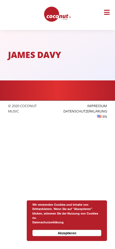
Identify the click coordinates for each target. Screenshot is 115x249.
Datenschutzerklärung (85, 111)
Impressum (97, 105)
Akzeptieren (67, 233)
